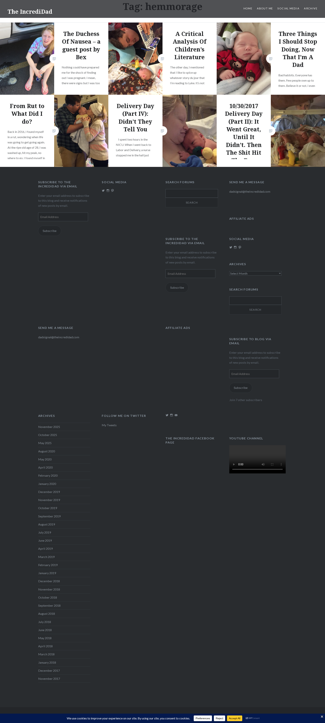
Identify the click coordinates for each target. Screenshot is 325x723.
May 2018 (45, 638)
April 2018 (45, 646)
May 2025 (45, 443)
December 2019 (49, 492)
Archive (310, 8)
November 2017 (49, 678)
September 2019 (49, 516)
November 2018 (49, 589)
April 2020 (45, 467)
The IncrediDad (30, 11)
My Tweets (109, 425)
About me (265, 8)
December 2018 (49, 581)
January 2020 (47, 483)
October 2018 (47, 597)
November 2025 (49, 427)
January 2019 (47, 573)
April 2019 (45, 548)
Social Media (288, 8)
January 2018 (47, 662)
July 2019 (44, 532)
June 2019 (45, 540)
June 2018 (45, 630)
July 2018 (44, 622)
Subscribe (49, 230)
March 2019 (46, 557)
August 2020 (46, 451)
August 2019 (46, 524)
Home (248, 8)
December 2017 (49, 670)
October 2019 (47, 508)
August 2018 (46, 613)
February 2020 (48, 475)
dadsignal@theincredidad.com (249, 191)
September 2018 (49, 605)
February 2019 (48, 565)
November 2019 (49, 500)
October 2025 (47, 435)
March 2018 (46, 654)
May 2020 (45, 459)
